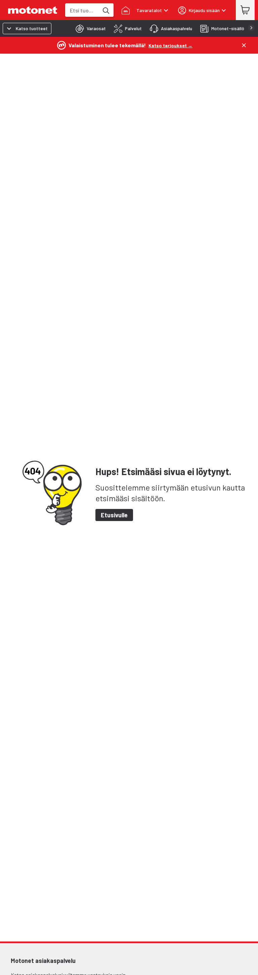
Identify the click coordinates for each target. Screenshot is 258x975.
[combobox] (82, 10)
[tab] (89, 28)
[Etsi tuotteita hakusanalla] (105, 10)
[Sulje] (244, 45)
